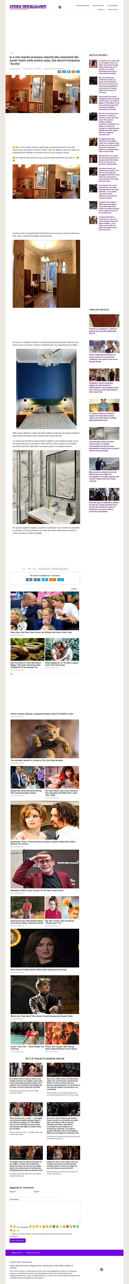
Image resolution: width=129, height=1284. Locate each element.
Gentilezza (101, 9)
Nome (13, 1191)
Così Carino (45, 569)
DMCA (61, 1266)
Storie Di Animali (98, 5)
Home (12, 53)
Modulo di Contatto (33, 1253)
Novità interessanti (60, 569)
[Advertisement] (64, 32)
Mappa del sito (17, 1253)
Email (36, 1191)
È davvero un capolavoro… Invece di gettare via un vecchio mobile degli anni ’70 (103, 331)
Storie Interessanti (28, 6)
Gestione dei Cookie (50, 1266)
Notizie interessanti (82, 5)
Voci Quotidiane (112, 5)
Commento (14, 1199)
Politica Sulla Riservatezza (20, 1266)
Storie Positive (113, 9)
